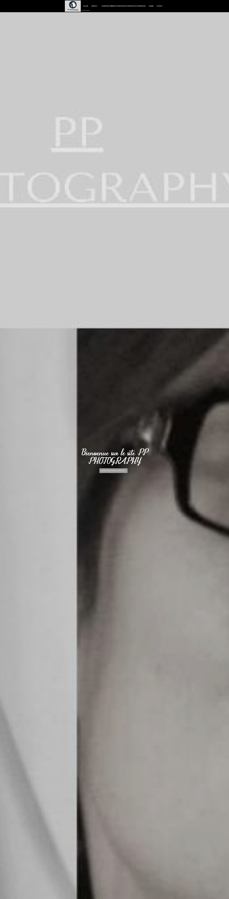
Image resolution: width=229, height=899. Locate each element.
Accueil (85, 6)
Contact (160, 6)
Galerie (151, 6)
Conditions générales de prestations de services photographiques (124, 6)
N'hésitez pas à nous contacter (113, 470)
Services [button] (94, 6)
